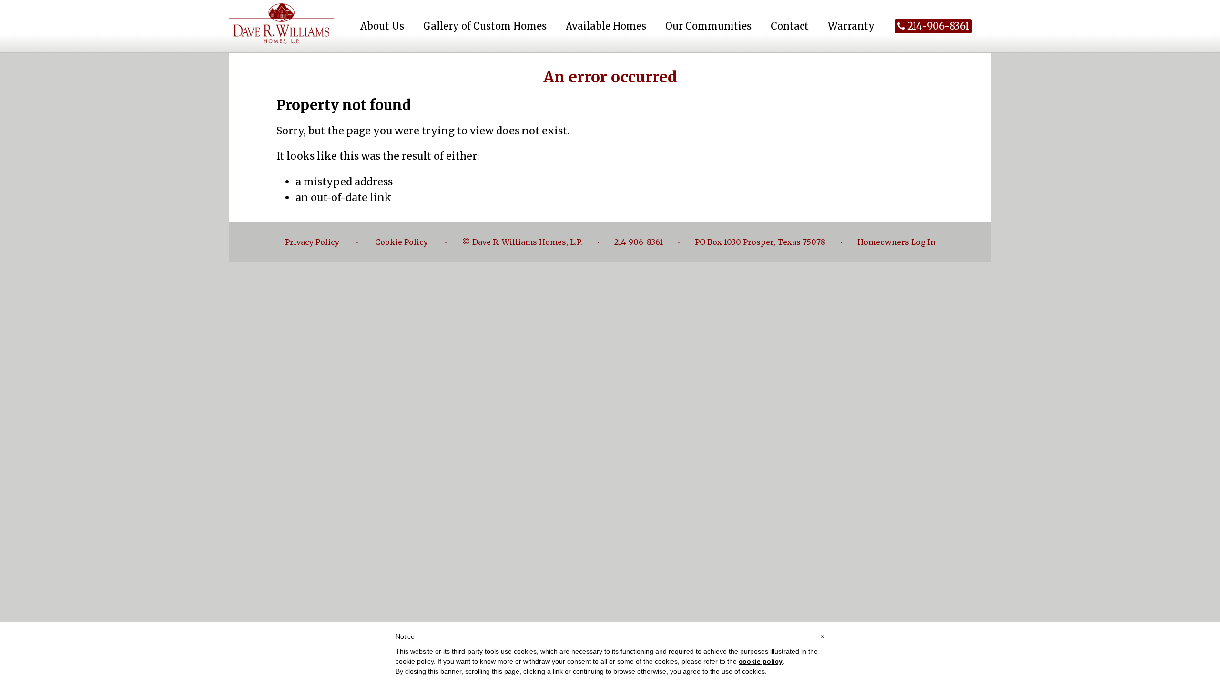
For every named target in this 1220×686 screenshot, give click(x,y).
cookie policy (761, 661)
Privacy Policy (312, 242)
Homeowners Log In (896, 242)
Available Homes (606, 26)
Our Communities (708, 26)
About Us (382, 26)
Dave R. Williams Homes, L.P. (281, 24)
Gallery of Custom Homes (485, 26)
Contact (790, 26)
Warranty (851, 26)
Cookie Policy (401, 242)
